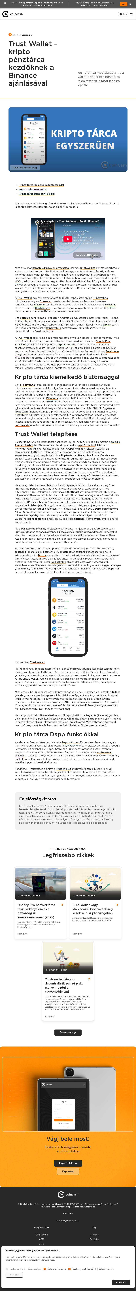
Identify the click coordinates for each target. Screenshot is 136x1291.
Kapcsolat (68, 1171)
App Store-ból (66, 344)
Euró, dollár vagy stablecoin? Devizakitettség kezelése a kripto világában (92, 909)
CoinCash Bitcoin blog (25, 167)
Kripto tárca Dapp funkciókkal (37, 193)
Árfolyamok (41, 1234)
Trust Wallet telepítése (32, 189)
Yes (123, 4)
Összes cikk (66, 1032)
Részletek (14, 1275)
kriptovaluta (53, 328)
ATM (41, 1239)
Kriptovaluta (87, 268)
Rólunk (94, 1234)
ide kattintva (58, 562)
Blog (41, 1244)
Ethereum (45, 301)
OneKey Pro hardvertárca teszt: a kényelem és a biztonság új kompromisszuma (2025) (36, 911)
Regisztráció (66, 1163)
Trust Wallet (24, 298)
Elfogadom (121, 1282)
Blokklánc (110, 304)
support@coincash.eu (68, 1220)
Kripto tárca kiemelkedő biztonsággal (41, 185)
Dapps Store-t (70, 742)
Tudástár (94, 1239)
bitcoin (26, 317)
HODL (18, 281)
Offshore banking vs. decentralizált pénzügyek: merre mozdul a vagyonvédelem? (64, 985)
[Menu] (131, 14)
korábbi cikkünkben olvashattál (50, 268)
